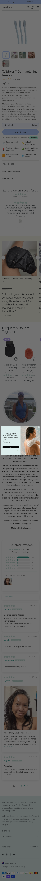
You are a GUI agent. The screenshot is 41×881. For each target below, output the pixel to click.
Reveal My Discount (10, 447)
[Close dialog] (39, 427)
